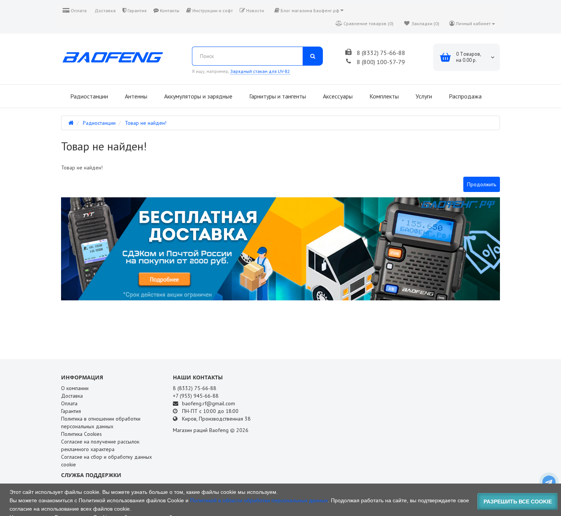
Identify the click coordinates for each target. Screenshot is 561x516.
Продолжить (481, 184)
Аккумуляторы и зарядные (197, 96)
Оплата (78, 10)
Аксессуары (337, 96)
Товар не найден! (145, 122)
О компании (75, 388)
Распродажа (464, 96)
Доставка (105, 10)
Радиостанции (88, 96)
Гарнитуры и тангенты (277, 96)
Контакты (169, 10)
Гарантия (136, 10)
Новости (254, 10)
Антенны (135, 96)
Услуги (423, 96)
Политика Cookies (81, 434)
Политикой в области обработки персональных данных (259, 500)
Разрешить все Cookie (518, 501)
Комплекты (383, 96)
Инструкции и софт (212, 10)
